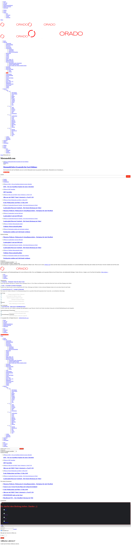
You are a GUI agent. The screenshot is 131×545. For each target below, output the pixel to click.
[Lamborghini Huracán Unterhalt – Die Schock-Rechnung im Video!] (20, 205)
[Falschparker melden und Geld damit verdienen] (16, 229)
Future (7, 58)
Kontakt (5, 4)
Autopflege (11, 49)
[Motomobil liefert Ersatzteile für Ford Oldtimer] (15, 161)
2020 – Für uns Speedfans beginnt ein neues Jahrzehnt (18, 186)
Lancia (12, 119)
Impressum (5, 7)
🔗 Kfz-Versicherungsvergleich (7, 311)
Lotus (12, 118)
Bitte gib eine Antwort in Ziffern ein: (8, 533)
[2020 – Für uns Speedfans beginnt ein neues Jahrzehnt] (17, 184)
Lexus (12, 117)
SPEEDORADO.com (24, 318)
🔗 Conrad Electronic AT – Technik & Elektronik (12, 289)
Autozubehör (9, 48)
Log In (2, 537)
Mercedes (13, 124)
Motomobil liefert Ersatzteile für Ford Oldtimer (20, 167)
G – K (10, 106)
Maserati (13, 120)
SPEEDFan (5, 162)
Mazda (12, 123)
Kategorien (3, 262)
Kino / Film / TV (9, 59)
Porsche (13, 129)
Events (7, 57)
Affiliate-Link (47, 264)
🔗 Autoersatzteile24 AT (6, 299)
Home (4, 1)
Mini (12, 125)
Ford (12, 104)
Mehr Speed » (6, 172)
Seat (12, 131)
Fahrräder (8, 66)
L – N (10, 114)
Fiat (12, 103)
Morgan (13, 127)
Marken (5, 88)
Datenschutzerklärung (8, 5)
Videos (7, 55)
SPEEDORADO (9, 60)
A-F (10, 91)
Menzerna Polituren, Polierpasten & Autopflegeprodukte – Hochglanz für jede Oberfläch (28, 210)
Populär (5, 179)
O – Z (10, 128)
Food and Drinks (9, 69)
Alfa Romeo (14, 92)
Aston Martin (14, 93)
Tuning (7, 54)
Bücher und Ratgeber (13, 52)
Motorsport (8, 53)
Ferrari (12, 102)
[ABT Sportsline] (9, 189)
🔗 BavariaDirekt (4, 313)
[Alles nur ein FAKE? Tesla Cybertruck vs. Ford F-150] (17, 194)
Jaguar (12, 111)
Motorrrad (8, 139)
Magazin (5, 42)
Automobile (8, 43)
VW (12, 135)
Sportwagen (8, 47)
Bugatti (13, 98)
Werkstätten (5, 143)
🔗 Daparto (3, 296)
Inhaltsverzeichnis (7, 6)
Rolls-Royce (14, 130)
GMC (12, 107)
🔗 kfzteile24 (3, 297)
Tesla (12, 133)
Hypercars (8, 45)
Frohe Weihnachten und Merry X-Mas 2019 (15, 202)
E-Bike (7, 136)
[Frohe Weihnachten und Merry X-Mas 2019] (15, 200)
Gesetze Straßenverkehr (14, 64)
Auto (7, 90)
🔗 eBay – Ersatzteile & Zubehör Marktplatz (11, 285)
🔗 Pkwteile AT (4, 294)
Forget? (15, 529)
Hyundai (13, 109)
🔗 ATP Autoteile (4, 301)
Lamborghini (14, 116)
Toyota (12, 134)
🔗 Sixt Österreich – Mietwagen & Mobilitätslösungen (13, 306)
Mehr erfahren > (104, 272)
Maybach (13, 122)
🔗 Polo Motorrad (4, 303)
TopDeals (5, 140)
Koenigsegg (14, 113)
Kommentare (6, 181)
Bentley (13, 96)
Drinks (10, 71)
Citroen (13, 101)
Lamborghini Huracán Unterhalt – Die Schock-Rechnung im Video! (22, 208)
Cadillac (13, 100)
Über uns (5, 2)
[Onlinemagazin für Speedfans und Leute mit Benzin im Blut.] (28, 26)
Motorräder (8, 68)
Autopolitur (11, 50)
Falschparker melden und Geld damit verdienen (16, 232)
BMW (12, 97)
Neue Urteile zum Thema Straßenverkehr (17, 65)
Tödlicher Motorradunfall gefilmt (12, 226)
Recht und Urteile (10, 61)
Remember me (5, 530)
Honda (12, 108)
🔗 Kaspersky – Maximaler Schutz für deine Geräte (12, 281)
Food (10, 70)
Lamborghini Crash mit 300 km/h (12, 216)
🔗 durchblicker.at (4, 315)
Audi (12, 95)
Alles (7, 73)
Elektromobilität (9, 44)
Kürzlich (5, 180)
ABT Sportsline (7, 192)
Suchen (2, 174)
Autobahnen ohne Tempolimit (15, 63)
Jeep (12, 112)
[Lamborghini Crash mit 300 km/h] (13, 213)
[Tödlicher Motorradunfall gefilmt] (13, 223)
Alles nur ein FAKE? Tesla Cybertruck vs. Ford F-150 (18, 197)
